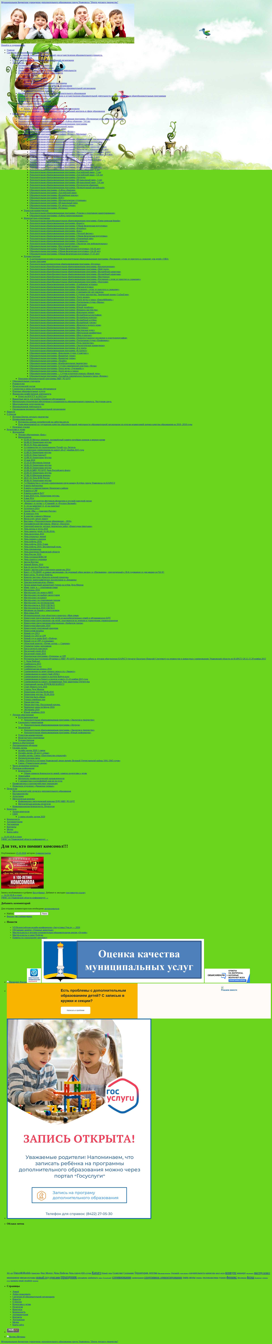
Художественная (26, 740)
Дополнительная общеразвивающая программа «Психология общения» (64, 185)
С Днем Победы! (32, 661)
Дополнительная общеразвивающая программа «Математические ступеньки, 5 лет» (70, 152)
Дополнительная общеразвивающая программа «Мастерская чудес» (62, 330)
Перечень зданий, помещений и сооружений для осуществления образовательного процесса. (57, 55)
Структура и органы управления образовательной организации (43, 60)
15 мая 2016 (29, 460)
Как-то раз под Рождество (36, 567)
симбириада (93, 1278)
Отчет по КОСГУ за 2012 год (32, 396)
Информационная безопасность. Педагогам (33, 806)
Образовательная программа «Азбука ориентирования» (56, 215)
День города (75, 1273)
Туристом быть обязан (34, 697)
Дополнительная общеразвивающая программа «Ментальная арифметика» (65, 333)
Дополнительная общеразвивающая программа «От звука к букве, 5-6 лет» (65, 159)
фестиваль (242, 1278)
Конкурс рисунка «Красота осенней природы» (46, 577)
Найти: (10, 913)
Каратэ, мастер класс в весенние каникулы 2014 (47, 569)
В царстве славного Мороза (37, 516)
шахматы (14, 1281)
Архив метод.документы (30, 116)
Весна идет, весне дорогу (36, 518)
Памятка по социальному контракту (29, 937)
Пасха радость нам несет (36, 648)
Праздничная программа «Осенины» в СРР (45, 656)
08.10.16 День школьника (36, 445)
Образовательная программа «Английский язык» (53, 192)
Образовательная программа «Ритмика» (48, 208)
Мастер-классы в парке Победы (27, 935)
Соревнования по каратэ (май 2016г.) (42, 674)
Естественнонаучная (28, 717)
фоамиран (258, 1278)
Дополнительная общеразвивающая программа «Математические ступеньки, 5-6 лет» (70, 154)
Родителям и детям (16, 429)
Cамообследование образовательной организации (48, 85)
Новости (11, 411)
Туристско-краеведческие (36, 210)
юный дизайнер (25, 1281)
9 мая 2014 (29, 498)
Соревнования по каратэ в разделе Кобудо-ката (46, 676)
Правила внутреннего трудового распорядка (45, 83)
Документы (18, 63)
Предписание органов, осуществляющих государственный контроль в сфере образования (61, 111)
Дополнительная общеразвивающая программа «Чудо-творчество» (61, 343)
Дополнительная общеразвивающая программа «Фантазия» (58, 304)
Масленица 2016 (32, 590)
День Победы (61, 1273)
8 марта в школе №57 (34, 493)
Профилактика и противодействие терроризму (35, 783)
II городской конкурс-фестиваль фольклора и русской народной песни (58, 501)
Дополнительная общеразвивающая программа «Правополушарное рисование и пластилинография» (78, 338)
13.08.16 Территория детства (37, 457)
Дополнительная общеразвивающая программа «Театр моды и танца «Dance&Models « (71, 299)
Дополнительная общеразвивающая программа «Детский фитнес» (61, 233)
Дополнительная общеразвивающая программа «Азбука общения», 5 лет (64, 170)
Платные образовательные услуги (28, 391)
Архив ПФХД (31, 75)
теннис (199, 1278)
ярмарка (35, 1281)
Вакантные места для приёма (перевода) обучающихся (38, 399)
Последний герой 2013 (35, 651)
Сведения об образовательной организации (28, 52)
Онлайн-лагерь (19, 748)
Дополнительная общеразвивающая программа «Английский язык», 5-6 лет (66, 175)
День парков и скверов (35, 539)
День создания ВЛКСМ (35, 557)
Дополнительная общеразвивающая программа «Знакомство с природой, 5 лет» (68, 147)
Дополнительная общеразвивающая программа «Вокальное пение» (62, 312)
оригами (54, 1277)
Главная (10, 50)
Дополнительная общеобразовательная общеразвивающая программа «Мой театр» (69, 269)
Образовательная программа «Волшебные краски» (53, 195)
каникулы (210, 1273)
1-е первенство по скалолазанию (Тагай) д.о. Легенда (50, 447)
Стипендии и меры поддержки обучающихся (34, 389)
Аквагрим (35, 1273)
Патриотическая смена (29, 758)
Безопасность (24, 771)
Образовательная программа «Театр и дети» (45, 129)
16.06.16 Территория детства (37, 465)
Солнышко (128, 1273)
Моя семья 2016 (31, 613)
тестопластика (210, 1277)
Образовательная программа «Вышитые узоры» (52, 355)
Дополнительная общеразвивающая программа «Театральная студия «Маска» (66, 302)
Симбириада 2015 (32, 664)
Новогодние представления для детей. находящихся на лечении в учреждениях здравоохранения (71, 620)
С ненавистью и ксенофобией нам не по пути (40, 781)
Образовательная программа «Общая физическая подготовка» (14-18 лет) (64, 251)
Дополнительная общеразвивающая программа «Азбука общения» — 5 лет (65, 144)
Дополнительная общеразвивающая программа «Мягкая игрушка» (61, 287)
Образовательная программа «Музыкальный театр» (49, 126)
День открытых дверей (35, 536)
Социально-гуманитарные (36, 136)
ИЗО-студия (86, 1273)
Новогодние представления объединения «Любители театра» (53, 623)
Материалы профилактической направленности (41, 778)
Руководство (18, 383)
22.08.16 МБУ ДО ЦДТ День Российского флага (47, 470)
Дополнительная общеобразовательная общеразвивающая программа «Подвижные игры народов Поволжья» (71, 119)
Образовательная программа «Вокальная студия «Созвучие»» (59, 353)
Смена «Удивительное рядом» (32, 763)
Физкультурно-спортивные (37, 218)
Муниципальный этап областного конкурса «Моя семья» (51, 615)
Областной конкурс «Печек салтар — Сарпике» (47, 643)
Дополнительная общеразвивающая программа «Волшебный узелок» (63, 322)
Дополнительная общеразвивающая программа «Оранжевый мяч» (61, 238)
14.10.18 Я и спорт (11, 836)
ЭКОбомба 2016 (32, 709)
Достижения (13, 824)
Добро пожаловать (21, 1294)
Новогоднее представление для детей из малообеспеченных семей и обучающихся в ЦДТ (67, 618)
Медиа (10, 829)
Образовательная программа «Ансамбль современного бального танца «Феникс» (68, 376)
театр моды (189, 1277)
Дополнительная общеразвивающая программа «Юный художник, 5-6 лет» (65, 167)
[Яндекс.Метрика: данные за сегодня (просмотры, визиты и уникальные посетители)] (16, 1337)
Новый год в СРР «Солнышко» (39, 641)
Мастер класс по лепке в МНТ (38, 592)
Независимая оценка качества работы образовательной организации (62, 88)
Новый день (107, 1273)
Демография (24, 776)
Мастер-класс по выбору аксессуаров (42, 595)
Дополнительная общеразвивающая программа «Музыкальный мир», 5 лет (65, 180)
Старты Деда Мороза (34, 689)
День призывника (32, 549)
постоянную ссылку (75, 892)
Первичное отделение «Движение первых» (33, 786)
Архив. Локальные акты (35, 80)
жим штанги (184, 1273)
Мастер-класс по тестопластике (39, 602)
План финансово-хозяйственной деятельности (40, 73)
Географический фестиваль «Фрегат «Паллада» (47, 524)
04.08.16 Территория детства (37, 442)
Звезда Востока (31, 562)
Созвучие (118, 1273)
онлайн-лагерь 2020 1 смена (31, 750)
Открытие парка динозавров (37, 646)
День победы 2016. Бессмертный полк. (42, 546)
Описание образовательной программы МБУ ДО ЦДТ (44, 378)
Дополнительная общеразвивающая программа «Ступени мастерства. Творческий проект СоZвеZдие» (79, 294)
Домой (15, 1291)
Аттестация (18, 796)
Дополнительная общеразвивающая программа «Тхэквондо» (58, 241)
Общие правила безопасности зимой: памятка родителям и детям (55, 773)
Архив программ (37, 261)
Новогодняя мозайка (34, 630)
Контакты (11, 827)
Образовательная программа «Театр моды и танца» (54, 371)
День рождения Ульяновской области (42, 552)
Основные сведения (22, 57)
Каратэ (96, 1273)
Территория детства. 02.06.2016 (39, 694)
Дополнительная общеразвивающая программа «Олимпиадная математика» (66, 141)
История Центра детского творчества (30, 417)
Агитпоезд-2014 (31, 508)
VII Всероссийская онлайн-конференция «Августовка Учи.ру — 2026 (46, 927)
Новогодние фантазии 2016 (37, 625)
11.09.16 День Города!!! (35, 455)
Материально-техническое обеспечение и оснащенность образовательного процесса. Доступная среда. (62, 401)
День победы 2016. (33, 541)
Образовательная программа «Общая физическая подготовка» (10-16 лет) (64, 248)
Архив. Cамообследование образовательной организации (52, 108)
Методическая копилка (23, 799)
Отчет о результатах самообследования (37, 106)
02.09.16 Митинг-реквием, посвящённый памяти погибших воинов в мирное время (64, 439)
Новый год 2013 (32, 633)
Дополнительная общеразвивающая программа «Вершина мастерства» (63, 310)
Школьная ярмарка (164, 1273)
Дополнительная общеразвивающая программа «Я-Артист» (58, 350)
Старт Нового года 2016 (35, 687)
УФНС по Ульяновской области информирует (24, 839)
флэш (250, 1277)
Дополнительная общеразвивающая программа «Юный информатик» (57, 732)
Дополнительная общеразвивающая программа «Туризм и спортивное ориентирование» (72, 213)
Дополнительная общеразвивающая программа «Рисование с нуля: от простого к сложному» (74, 289)
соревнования (138, 1278)
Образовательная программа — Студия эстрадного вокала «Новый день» (64, 373)
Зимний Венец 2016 (33, 564)
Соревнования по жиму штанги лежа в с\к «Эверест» (49, 671)
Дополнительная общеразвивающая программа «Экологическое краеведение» (67, 345)
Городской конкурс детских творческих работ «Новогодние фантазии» (58, 526)
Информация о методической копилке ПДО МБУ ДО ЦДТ (46, 801)
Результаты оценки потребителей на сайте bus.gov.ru (43, 422)
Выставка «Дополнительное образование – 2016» (48, 521)
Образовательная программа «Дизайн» (48, 361)
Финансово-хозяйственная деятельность (31, 394)
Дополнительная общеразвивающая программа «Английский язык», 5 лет (65, 172)
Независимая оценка (22, 419)
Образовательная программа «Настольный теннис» (54, 246)
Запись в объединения (23, 743)
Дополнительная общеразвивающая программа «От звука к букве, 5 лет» (64, 157)
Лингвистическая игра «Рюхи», (39, 582)
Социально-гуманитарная (30, 722)
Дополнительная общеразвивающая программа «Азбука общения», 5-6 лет (54, 121)
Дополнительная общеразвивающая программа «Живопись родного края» (65, 325)
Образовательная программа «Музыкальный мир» (53, 203)
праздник (69, 1277)
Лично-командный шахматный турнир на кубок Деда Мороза (53, 585)
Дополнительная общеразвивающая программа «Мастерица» (59, 327)
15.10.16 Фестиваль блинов (37, 462)
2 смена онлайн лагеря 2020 (31, 816)
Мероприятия (24, 437)
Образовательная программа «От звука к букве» (52, 205)
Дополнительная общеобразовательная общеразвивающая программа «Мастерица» (69, 276)
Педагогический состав (23, 386)
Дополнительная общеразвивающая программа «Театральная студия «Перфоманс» (69, 340)
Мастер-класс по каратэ (35, 597)
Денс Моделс (46, 1273)
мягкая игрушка (27, 1277)
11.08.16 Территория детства (37, 452)
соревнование (121, 1277)
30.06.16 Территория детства (37, 480)
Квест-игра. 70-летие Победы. (38, 574)
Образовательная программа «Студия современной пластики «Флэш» (63, 366)
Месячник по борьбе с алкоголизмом (41, 610)
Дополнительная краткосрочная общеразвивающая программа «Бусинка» (65, 264)
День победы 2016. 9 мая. (36, 544)
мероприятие (13, 1277)
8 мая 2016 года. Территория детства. (42, 496)
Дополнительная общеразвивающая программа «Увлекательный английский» (67, 187)
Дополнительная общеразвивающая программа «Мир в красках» (60, 335)
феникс (231, 1277)
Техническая (24, 727)
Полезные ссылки (21, 427)
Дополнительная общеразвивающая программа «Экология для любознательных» (68, 243)
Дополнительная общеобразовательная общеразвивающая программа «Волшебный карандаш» (75, 271)
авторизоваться (51, 908)
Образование (18, 113)
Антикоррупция (14, 821)
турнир (222, 1277)
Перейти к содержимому (13, 45)
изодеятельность (197, 1273)
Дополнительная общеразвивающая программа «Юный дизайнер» (61, 307)
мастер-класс (262, 1272)
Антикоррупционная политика (39, 91)
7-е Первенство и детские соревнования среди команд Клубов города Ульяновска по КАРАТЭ (69, 483)
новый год (42, 1277)
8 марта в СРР (30, 490)
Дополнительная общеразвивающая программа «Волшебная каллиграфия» (65, 315)
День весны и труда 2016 (36, 529)
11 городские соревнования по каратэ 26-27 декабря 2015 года (54, 450)
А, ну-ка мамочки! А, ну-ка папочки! (42, 506)
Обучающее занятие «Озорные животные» (33, 930)
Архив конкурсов (20, 811)
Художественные (32, 256)
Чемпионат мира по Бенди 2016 (39, 707)
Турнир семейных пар (34, 699)
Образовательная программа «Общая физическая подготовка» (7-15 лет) (64, 254)
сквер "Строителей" (105, 1278)
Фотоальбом (18, 432)
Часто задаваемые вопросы (25, 765)
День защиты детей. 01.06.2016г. (39, 531)
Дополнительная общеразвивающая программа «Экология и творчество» (59, 720)
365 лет (10, 1273)
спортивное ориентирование (163, 1277)
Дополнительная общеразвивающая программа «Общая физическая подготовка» (68, 226)
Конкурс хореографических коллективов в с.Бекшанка (50, 580)
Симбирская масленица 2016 (38, 669)
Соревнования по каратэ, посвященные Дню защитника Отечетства (57, 681)
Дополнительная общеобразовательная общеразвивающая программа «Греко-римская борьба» (74, 220)
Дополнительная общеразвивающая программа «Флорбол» (57, 228)
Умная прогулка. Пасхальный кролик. (42, 704)
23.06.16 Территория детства (37, 473)
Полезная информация (23, 768)
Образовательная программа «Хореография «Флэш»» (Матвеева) (55, 134)
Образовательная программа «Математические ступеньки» (58, 200)
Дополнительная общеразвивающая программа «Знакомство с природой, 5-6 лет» (69, 149)
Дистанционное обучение (24, 745)
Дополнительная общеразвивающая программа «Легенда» (57, 177)
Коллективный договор (29, 103)
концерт (241, 1273)
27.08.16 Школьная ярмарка (37, 475)
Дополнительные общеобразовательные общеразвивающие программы (52, 124)
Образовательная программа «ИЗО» (46, 198)
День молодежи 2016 (34, 534)
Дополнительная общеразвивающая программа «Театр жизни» (59, 297)
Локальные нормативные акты (33, 78)
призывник (82, 1278)
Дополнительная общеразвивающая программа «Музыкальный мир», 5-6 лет (66, 182)
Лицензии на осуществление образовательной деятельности (47, 70)
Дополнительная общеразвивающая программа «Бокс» (55, 231)
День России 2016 (32, 554)
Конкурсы (12, 809)
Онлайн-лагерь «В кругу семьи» (33, 753)
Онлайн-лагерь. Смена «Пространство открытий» (42, 755)
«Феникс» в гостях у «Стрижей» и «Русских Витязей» (50, 503)
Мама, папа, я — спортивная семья (41, 587)
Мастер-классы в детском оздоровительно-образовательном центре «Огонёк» (49, 932)
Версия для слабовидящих (19, 916)
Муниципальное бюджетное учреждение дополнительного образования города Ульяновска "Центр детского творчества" (59, 2)
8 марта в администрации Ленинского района (46, 488)
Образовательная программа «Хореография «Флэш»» (49, 131)
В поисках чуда (31, 513)
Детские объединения (23, 715)
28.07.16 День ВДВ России (37, 478)
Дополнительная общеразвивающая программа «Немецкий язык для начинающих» (69, 139)
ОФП (15, 814)
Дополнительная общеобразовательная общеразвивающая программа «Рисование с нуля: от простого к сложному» (85, 279)
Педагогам (12, 788)
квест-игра (220, 1273)
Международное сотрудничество (28, 404)
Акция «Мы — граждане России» (40, 511)
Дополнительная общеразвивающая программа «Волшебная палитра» (63, 317)
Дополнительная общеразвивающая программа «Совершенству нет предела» (66, 292)
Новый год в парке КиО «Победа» (40, 638)
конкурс (230, 1273)
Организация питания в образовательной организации (38, 409)
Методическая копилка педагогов (34, 804)
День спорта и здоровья (35, 559)
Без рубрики (39, 892)
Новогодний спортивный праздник (41, 628)
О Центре (11, 414)
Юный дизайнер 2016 (34, 712)
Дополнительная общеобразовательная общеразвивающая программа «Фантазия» (69, 282)
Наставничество (20, 793)
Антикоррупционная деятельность (35, 65)
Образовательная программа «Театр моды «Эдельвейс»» (56, 368)
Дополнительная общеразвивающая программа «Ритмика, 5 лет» (60, 162)
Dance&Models (22, 1272)
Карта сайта (12, 832)
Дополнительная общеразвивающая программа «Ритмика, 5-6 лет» (61, 164)
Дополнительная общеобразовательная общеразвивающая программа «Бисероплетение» (72, 266)
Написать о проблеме (75, 1010)
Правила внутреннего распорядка (34, 101)
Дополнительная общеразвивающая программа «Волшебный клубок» (63, 320)
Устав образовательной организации (35, 68)
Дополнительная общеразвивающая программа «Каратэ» (57, 223)
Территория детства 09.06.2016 (39, 692)
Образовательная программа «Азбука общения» (52, 190)
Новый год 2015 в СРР (35, 636)
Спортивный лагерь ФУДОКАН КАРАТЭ (44, 684)
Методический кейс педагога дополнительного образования (41, 791)
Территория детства (145, 1272)
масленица (249, 1273)
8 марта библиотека (33, 485)
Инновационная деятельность (26, 406)
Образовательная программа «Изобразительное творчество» (58, 363)
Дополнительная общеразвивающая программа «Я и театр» (58, 348)
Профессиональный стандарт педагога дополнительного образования (52, 93)
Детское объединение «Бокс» (32, 434)
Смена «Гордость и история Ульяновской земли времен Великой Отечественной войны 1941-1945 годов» (69, 760)
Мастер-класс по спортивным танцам (42, 600)
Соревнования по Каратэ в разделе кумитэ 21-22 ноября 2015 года (56, 679)
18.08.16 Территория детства (37, 467)
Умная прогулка (31, 702)
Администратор (43, 853)
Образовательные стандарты (26, 381)
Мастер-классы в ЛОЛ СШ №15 (39, 605)
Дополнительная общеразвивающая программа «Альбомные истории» (63, 284)
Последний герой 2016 (35, 653)
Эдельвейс (175, 1273)
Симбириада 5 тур (33, 666)
